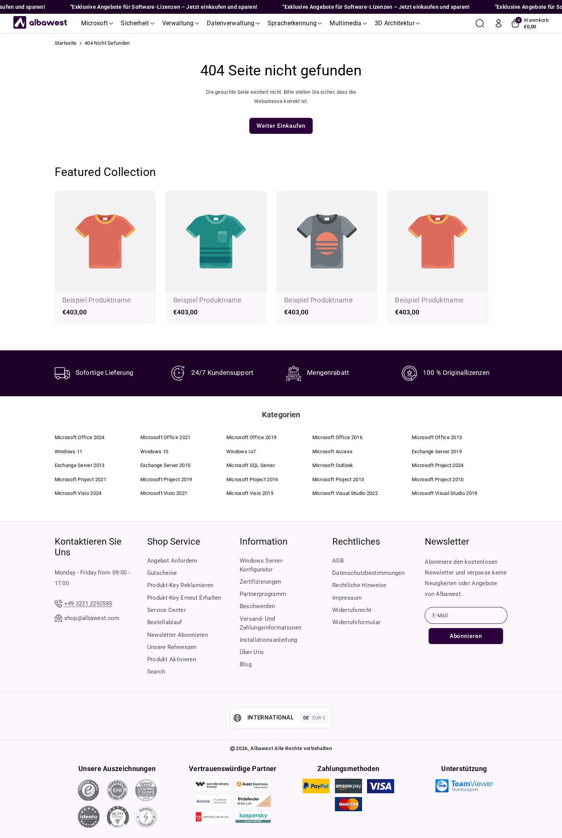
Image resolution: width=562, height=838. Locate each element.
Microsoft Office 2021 (165, 437)
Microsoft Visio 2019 (249, 493)
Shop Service (173, 541)
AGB (338, 560)
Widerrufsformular (356, 622)
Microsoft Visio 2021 (163, 493)
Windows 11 (69, 451)
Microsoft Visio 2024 (78, 493)
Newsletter (447, 541)
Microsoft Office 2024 (80, 437)
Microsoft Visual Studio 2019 (444, 493)
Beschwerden (257, 606)
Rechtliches (356, 541)
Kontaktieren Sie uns (88, 547)
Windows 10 (154, 451)
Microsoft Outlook (332, 465)
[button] (97, 23)
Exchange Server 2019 (437, 451)
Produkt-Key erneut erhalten (184, 597)
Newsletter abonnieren (177, 634)
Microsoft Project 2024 (438, 465)
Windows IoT (241, 451)
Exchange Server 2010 (165, 465)
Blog (246, 664)
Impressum (347, 597)
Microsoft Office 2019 (251, 437)
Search (156, 671)
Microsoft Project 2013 (338, 479)
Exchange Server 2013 (80, 465)
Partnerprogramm (263, 594)
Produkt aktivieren (171, 659)
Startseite (66, 43)
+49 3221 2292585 (88, 603)
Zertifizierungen (260, 581)
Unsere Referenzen (172, 647)
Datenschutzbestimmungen (368, 573)
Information (263, 541)
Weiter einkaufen (281, 125)
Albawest (261, 748)
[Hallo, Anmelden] (498, 23)
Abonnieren (466, 636)
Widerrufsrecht (351, 610)
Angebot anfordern (172, 560)
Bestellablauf (164, 622)
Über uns (252, 652)
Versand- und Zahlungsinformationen (270, 623)
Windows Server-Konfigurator (262, 565)
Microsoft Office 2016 (337, 437)
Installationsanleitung (268, 639)
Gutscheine (162, 573)
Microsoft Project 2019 (166, 479)
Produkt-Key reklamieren (180, 585)
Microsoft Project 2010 (438, 479)
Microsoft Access (332, 451)
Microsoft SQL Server (250, 465)
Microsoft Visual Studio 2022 (345, 493)
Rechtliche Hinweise (359, 585)
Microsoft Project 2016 (252, 479)
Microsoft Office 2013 (437, 437)
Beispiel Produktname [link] (96, 300)
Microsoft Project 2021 (81, 479)
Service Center (166, 610)
